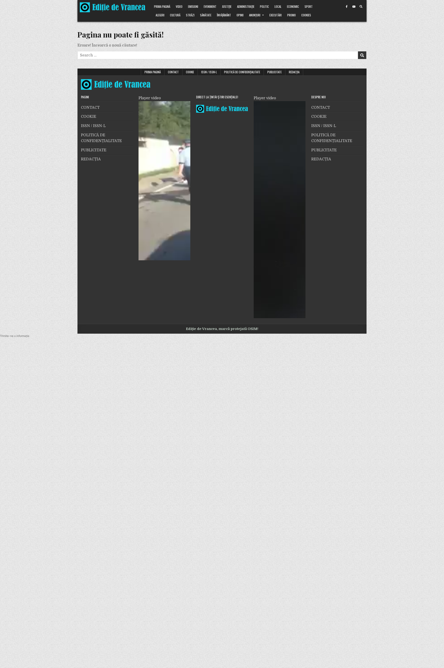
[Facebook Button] (347, 7)
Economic (293, 6)
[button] (14, 336)
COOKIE (190, 72)
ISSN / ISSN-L (209, 72)
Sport (309, 6)
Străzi (190, 15)
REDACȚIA (294, 72)
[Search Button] (361, 7)
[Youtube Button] (354, 7)
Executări (275, 15)
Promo (291, 15)
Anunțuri (254, 15)
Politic (264, 6)
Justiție (226, 6)
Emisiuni (193, 6)
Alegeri (160, 15)
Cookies (306, 15)
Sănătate (205, 15)
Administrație (245, 6)
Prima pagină (162, 6)
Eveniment (210, 6)
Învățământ (224, 15)
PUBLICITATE (274, 72)
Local (277, 6)
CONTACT (173, 72)
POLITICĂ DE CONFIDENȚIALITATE (242, 72)
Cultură (175, 15)
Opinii (240, 15)
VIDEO (179, 6)
